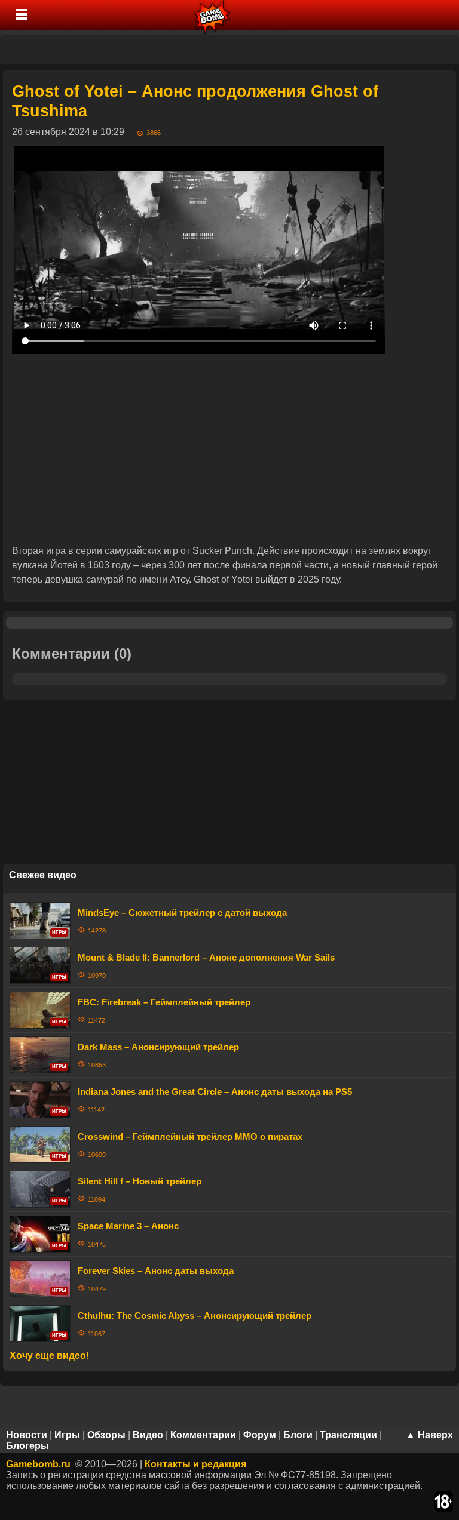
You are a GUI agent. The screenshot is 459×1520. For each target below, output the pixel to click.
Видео (148, 1435)
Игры (67, 1435)
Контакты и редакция (195, 1464)
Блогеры (27, 1446)
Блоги (298, 1435)
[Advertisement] (229, 449)
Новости (26, 1435)
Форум (259, 1435)
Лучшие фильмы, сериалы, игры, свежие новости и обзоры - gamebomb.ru (212, 15)
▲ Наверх (429, 1435)
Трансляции (348, 1435)
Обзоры (106, 1435)
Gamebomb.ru (38, 1464)
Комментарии (203, 1435)
